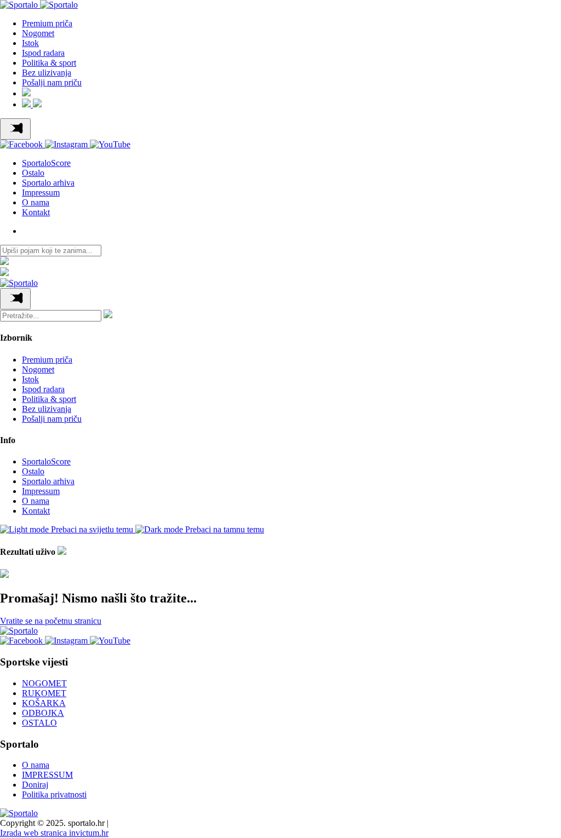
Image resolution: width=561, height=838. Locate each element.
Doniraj (35, 784)
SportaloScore (46, 163)
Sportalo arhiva (48, 182)
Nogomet (38, 33)
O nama (35, 202)
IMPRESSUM (47, 774)
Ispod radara (43, 53)
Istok (30, 43)
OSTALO (39, 722)
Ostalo (33, 172)
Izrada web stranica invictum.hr (54, 832)
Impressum (41, 192)
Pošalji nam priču (52, 82)
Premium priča (47, 23)
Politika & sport (49, 62)
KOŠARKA (44, 703)
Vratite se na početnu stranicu (50, 620)
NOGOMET (44, 683)
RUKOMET (44, 693)
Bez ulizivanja (46, 72)
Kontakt (36, 212)
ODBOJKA (43, 713)
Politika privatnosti (54, 794)
